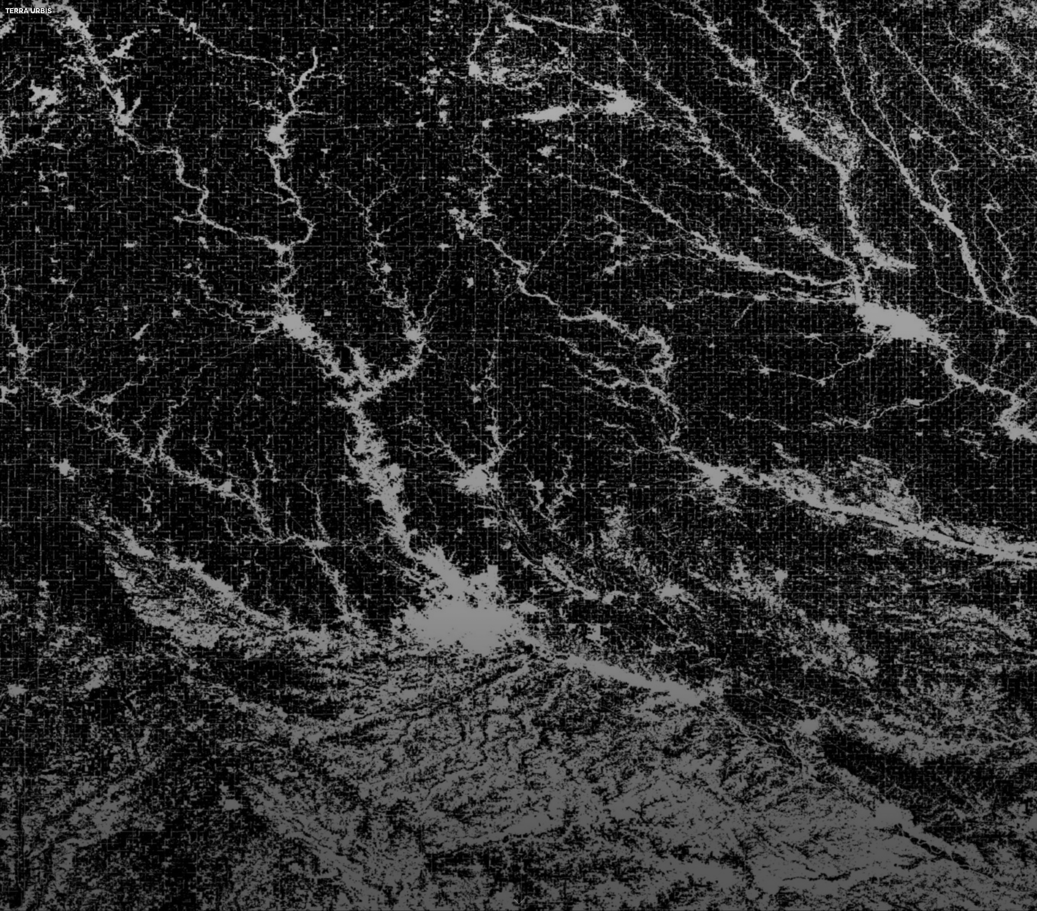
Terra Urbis (28, 10)
